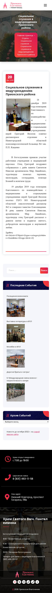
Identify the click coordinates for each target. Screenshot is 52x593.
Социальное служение (26, 42)
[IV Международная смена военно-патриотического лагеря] (16, 392)
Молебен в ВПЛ (14, 346)
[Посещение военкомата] (16, 308)
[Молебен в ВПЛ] (16, 358)
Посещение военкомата (17, 296)
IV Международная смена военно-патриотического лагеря (22, 379)
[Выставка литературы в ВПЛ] (16, 333)
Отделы (25, 38)
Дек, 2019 (10, 78)
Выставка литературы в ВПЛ (19, 321)
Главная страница (25, 35)
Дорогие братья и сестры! (18, 372)
